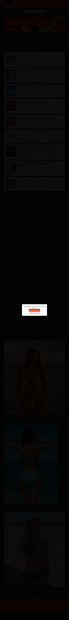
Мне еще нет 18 (34, 313)
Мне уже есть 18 (34, 310)
